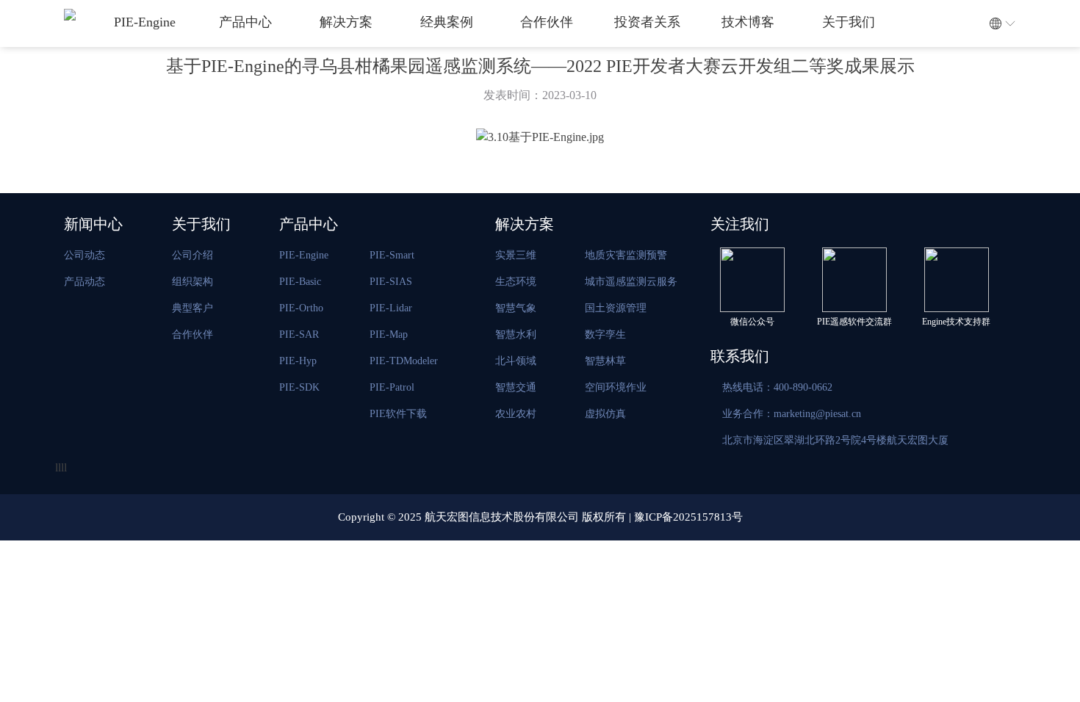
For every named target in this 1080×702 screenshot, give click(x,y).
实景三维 (515, 255)
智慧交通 (515, 387)
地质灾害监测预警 (626, 255)
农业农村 (515, 413)
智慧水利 (515, 334)
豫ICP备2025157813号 (688, 517)
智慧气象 (515, 308)
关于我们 (848, 22)
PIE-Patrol (392, 387)
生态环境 (515, 281)
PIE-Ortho (301, 308)
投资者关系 (647, 22)
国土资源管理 (616, 308)
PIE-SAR (299, 334)
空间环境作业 (616, 387)
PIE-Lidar (391, 308)
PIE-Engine (145, 22)
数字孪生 (605, 334)
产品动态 (84, 281)
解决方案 (346, 22)
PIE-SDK (299, 387)
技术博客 (747, 22)
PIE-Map (389, 334)
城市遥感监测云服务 (631, 281)
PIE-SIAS (391, 281)
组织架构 (192, 281)
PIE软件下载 (398, 413)
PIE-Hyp (298, 360)
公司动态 (84, 255)
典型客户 (192, 308)
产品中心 (245, 22)
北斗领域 (515, 360)
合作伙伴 (546, 22)
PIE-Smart (392, 255)
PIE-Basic (300, 281)
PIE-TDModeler (404, 360)
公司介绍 (192, 255)
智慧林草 (605, 360)
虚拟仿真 (605, 413)
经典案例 (446, 22)
